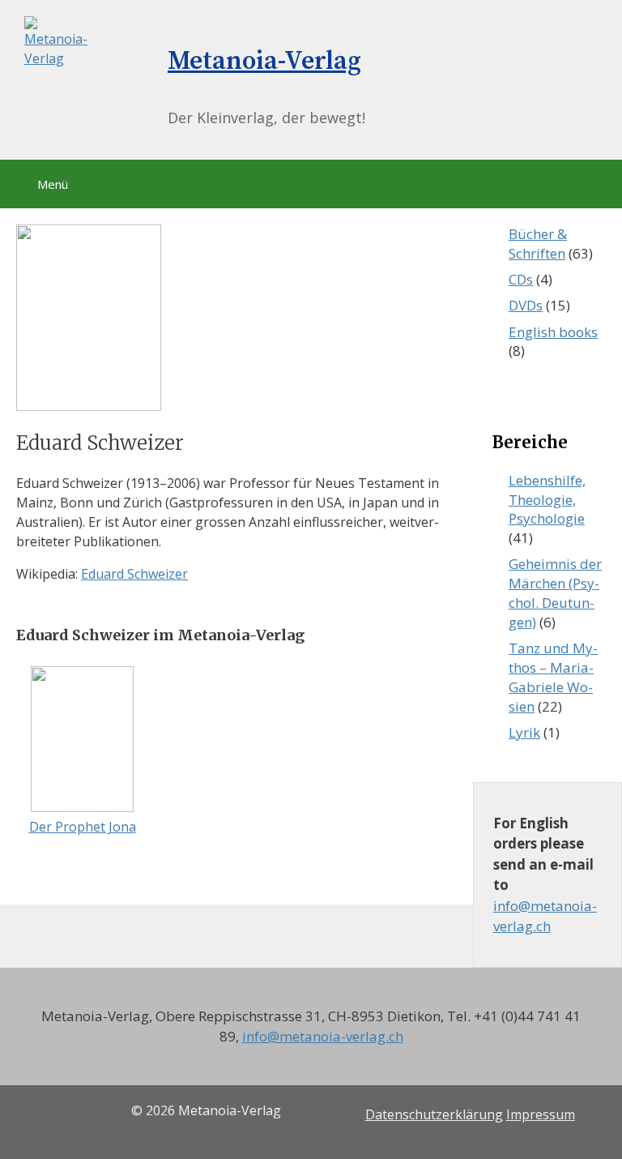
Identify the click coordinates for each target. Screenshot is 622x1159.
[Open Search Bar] (611, 20)
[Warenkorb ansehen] (568, 20)
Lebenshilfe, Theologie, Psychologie (547, 499)
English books (553, 332)
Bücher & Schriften (538, 244)
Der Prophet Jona (82, 827)
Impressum (540, 1114)
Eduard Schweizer (134, 574)
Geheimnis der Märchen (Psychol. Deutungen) (555, 592)
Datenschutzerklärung (434, 1114)
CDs (521, 279)
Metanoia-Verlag (264, 61)
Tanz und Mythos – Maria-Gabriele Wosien (553, 677)
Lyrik (524, 732)
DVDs (526, 305)
